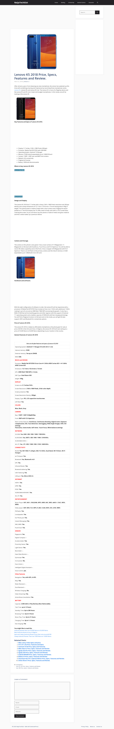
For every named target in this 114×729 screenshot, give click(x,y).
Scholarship (71, 2)
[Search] (97, 12)
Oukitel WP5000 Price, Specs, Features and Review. (34, 655)
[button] (97, 2)
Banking (63, 2)
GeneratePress (34, 726)
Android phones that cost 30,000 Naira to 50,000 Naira (31, 630)
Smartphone (19, 664)
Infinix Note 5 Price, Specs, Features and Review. (34, 660)
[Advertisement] (42, 17)
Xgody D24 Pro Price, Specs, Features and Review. (34, 651)
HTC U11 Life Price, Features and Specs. (31, 645)
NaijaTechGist (21, 2)
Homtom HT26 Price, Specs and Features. (31, 647)
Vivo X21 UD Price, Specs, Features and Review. (28, 666)
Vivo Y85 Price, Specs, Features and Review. (27, 668)
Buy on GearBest (19, 170)
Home (56, 2)
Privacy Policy (84, 726)
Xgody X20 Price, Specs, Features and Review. (33, 652)
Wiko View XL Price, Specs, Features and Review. (34, 649)
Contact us (99, 726)
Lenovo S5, (17, 90)
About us (92, 726)
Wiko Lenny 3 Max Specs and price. (29, 643)
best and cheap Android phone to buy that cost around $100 (32, 634)
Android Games (81, 2)
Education (91, 2)
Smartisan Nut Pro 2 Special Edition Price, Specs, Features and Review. (41, 658)
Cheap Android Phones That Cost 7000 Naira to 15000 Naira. (32, 636)
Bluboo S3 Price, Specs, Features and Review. (33, 656)
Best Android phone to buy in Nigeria (25, 632)
